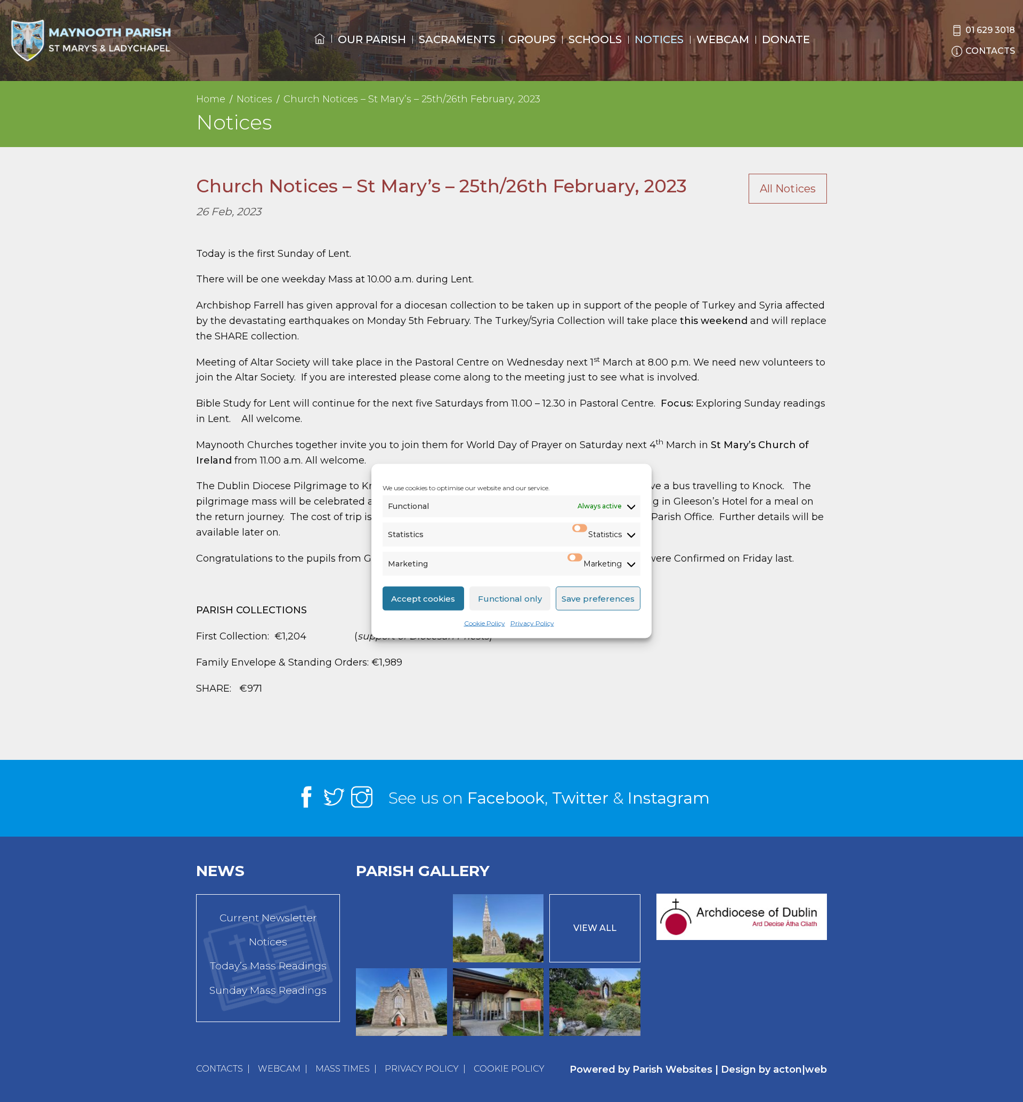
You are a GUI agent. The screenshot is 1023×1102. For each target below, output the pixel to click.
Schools (595, 39)
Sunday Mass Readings (268, 990)
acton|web (800, 1069)
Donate (786, 39)
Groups (532, 39)
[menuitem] (319, 48)
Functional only (510, 598)
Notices (659, 39)
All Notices (788, 188)
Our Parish (372, 39)
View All (594, 928)
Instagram (669, 798)
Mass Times (342, 1069)
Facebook (506, 798)
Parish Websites (672, 1069)
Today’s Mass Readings (268, 966)
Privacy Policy (532, 623)
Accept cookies (423, 598)
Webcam (722, 39)
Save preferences (598, 598)
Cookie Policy (484, 623)
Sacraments (457, 39)
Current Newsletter (268, 918)
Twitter (580, 798)
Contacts (219, 1069)
